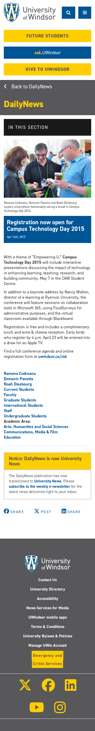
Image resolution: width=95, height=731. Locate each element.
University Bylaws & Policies (47, 636)
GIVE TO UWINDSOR (47, 69)
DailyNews (40, 86)
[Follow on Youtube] (37, 711)
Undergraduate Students (25, 416)
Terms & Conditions (47, 626)
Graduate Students (20, 400)
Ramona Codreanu (20, 373)
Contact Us (47, 579)
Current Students (19, 389)
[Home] (30, 12)
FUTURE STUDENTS (47, 36)
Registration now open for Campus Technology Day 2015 (45, 225)
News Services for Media (47, 608)
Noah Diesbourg (18, 384)
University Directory (47, 589)
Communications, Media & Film (31, 432)
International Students (23, 405)
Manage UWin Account (47, 645)
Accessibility (47, 598)
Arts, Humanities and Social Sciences (36, 426)
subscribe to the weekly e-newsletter (39, 486)
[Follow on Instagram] (60, 711)
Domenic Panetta (18, 378)
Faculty (10, 394)
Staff (8, 410)
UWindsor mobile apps (47, 617)
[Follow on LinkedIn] (70, 688)
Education (12, 437)
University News (47, 481)
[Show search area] (68, 13)
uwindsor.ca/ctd (52, 356)
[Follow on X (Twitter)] (25, 688)
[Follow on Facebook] (48, 688)
